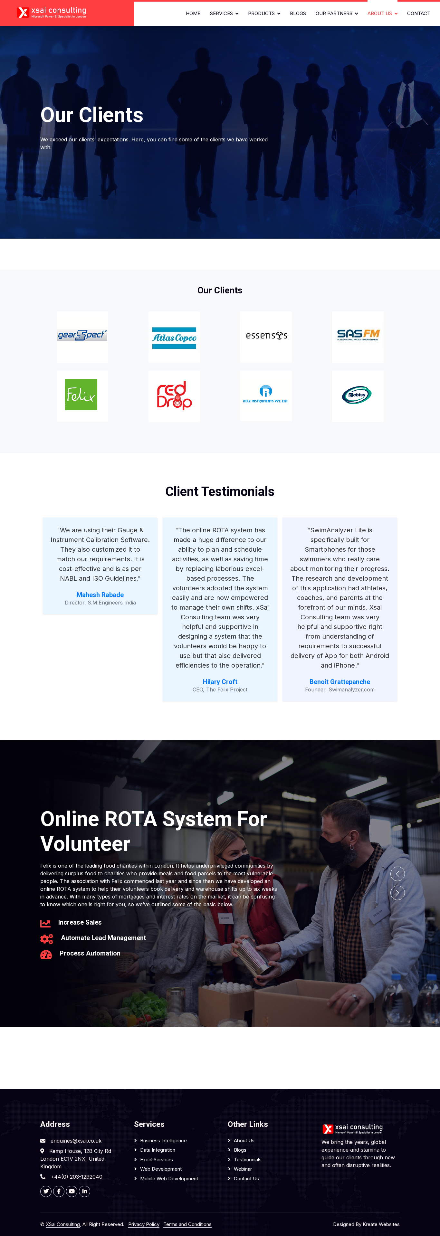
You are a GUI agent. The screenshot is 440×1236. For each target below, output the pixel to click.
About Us (380, 13)
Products (261, 13)
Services (221, 13)
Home (193, 13)
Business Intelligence (163, 1140)
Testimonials (248, 1159)
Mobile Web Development (169, 1178)
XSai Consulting (63, 1224)
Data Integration (157, 1150)
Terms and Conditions (187, 1224)
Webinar (243, 1169)
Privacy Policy (143, 1224)
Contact (418, 13)
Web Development (161, 1169)
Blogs (298, 13)
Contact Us (246, 1178)
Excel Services (156, 1159)
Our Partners (334, 13)
